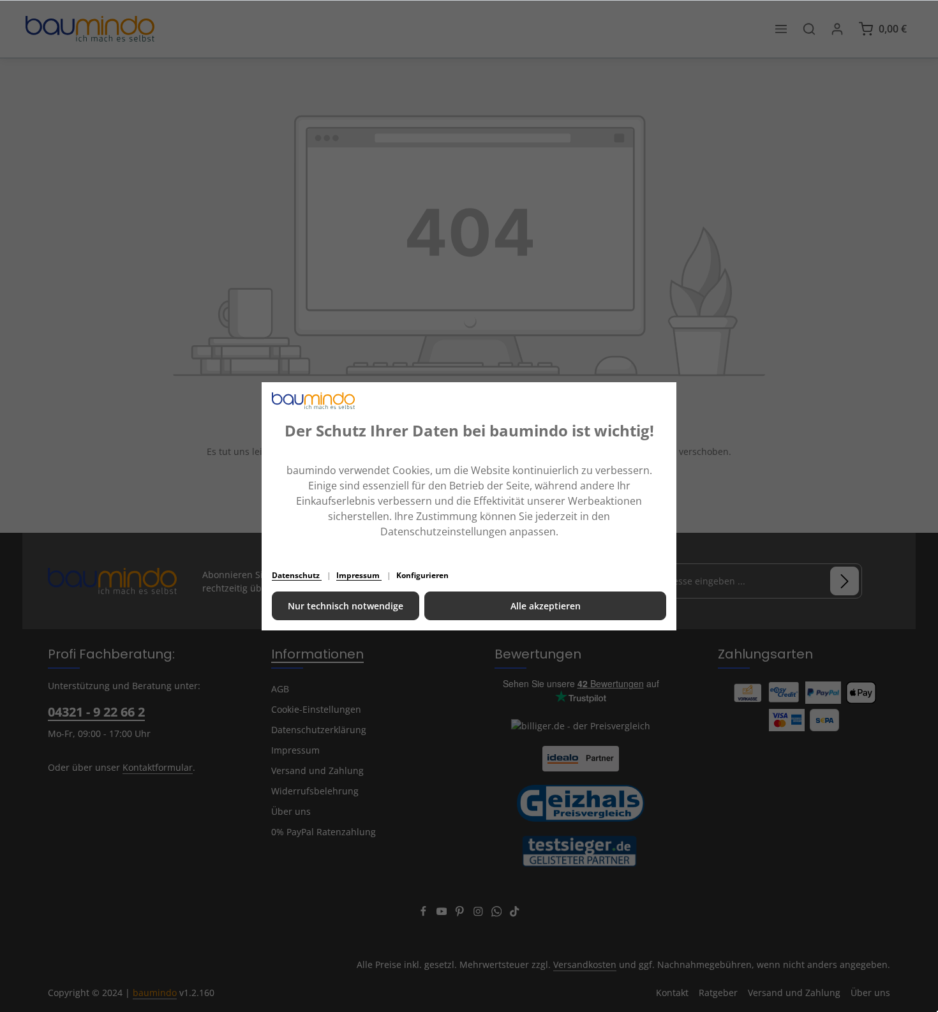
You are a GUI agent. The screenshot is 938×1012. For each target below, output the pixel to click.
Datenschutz (297, 575)
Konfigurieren (422, 575)
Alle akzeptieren (545, 606)
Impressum (359, 575)
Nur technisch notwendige (345, 606)
